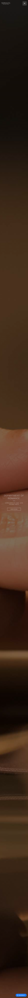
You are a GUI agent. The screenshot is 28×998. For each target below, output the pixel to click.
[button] (25, 3)
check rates (14, 509)
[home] (5, 3)
